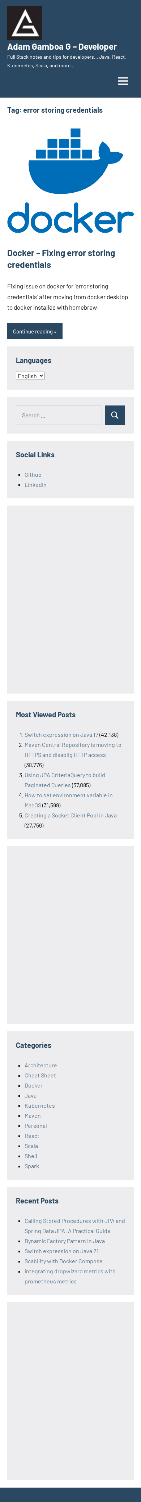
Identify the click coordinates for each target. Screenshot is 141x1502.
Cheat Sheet (40, 1075)
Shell (31, 1155)
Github (33, 474)
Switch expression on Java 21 (62, 1250)
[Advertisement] (70, 604)
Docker (34, 1085)
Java (31, 1095)
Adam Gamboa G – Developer (62, 46)
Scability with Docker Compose (64, 1260)
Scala (31, 1145)
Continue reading (33, 331)
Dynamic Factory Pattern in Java (65, 1240)
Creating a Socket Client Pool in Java (71, 815)
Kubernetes (40, 1105)
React (32, 1135)
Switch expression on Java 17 (61, 734)
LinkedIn (36, 484)
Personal (36, 1125)
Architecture (41, 1065)
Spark (32, 1165)
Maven (33, 1115)
